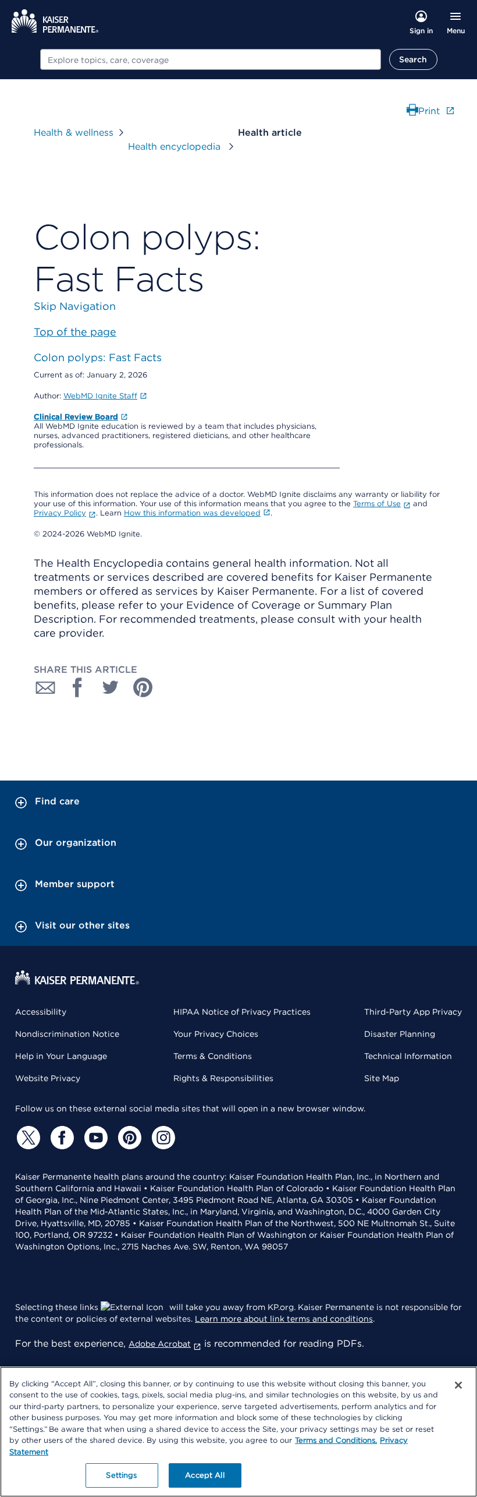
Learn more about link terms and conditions (284, 1318)
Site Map (381, 1078)
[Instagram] (161, 1137)
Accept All (204, 1475)
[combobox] (210, 59)
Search (413, 59)
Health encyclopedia (175, 146)
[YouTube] (94, 1137)
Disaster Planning (399, 1034)
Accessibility (40, 1011)
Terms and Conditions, (336, 1440)
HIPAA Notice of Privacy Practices (242, 1011)
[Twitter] (26, 1137)
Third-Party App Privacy (413, 1011)
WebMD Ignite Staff (100, 395)
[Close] (458, 1385)
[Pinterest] (128, 1137)
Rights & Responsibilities (223, 1078)
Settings (121, 1475)
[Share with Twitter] (110, 687)
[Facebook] (60, 1137)
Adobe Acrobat (160, 1343)
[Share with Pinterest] (143, 687)
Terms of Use (377, 503)
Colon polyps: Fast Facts (98, 357)
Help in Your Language (61, 1056)
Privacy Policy (60, 513)
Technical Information (408, 1056)
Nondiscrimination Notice (67, 1034)
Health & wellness (73, 132)
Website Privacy (47, 1078)
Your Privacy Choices (215, 1034)
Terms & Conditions (212, 1056)
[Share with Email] (45, 687)
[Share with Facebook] (78, 687)
